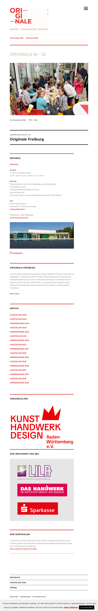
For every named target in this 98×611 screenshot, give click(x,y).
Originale (15, 577)
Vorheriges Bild (16, 38)
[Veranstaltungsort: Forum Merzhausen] (42, 235)
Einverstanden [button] (87, 607)
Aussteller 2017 (18, 370)
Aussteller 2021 (18, 344)
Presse (13, 588)
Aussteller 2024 (18, 319)
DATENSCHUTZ (39, 597)
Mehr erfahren (71, 607)
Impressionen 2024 (19, 323)
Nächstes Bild (32, 38)
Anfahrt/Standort (17, 209)
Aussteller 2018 (18, 361)
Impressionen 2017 (19, 374)
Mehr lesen (14, 294)
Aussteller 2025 (18, 315)
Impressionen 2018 (19, 366)
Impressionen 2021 (19, 349)
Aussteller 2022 (18, 336)
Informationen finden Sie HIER (23, 549)
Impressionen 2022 (19, 340)
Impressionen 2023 (19, 332)
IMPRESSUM (25, 597)
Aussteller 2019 (18, 353)
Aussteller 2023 (18, 327)
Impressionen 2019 (19, 357)
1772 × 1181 (32, 120)
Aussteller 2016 (18, 378)
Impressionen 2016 (19, 383)
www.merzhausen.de (19, 218)
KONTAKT (14, 164)
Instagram (17, 253)
